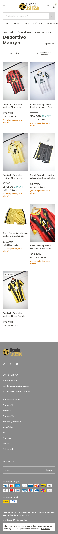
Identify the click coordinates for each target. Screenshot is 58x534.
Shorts (6, 443)
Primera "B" (9, 405)
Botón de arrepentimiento (20, 515)
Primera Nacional (25, 32)
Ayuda (17, 23)
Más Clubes (8, 427)
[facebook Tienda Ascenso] (10, 364)
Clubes (6, 23)
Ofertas (7, 438)
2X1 (4, 432)
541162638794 (10, 380)
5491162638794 (10, 374)
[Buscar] (52, 16)
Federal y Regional (12, 421)
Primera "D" (9, 416)
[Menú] (4, 6)
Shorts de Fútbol (33, 23)
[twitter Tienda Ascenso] (17, 364)
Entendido (45, 529)
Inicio (5, 32)
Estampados (9, 449)
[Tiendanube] (15, 520)
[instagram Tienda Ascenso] (4, 364)
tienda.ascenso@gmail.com (16, 385)
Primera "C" (9, 410)
